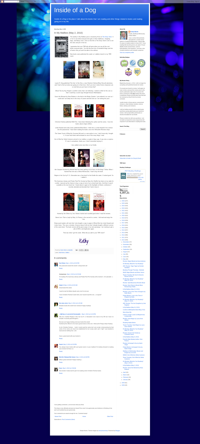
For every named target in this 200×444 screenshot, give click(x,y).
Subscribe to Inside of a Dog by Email (130, 158)
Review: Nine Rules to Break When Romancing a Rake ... (133, 286)
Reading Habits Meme (129, 322)
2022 (123, 210)
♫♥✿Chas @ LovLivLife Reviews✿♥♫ (70, 314)
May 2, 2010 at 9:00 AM (70, 285)
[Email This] (80, 250)
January (125, 379)
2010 (123, 240)
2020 (123, 215)
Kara (60, 368)
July (124, 254)
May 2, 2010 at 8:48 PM (82, 357)
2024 (123, 205)
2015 (123, 227)
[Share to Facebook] (86, 250)
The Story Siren (107, 37)
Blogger (118, 430)
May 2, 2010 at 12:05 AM (74, 274)
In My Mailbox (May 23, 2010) (131, 289)
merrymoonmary (103, 430)
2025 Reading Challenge (133, 171)
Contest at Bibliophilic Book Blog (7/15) (134, 309)
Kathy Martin (134, 31)
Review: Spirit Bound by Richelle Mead (134, 282)
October (125, 247)
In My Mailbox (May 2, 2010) (131, 365)
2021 (123, 213)
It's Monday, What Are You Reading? (133, 263)
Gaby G (61, 285)
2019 (123, 218)
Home (84, 416)
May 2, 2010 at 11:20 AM (75, 303)
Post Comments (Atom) (68, 419)
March (125, 375)
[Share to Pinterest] (88, 250)
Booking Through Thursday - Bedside (133, 270)
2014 (123, 230)
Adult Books (62, 252)
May (124, 259)
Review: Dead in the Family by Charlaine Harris (131, 333)
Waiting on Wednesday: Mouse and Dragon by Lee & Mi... (133, 351)
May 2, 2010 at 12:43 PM (89, 314)
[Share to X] (84, 250)
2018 (123, 220)
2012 (123, 235)
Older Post (110, 416)
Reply (60, 268)
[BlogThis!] (82, 250)
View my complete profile (127, 52)
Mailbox (67, 252)
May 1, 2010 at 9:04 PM (72, 263)
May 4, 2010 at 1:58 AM (69, 368)
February (126, 377)
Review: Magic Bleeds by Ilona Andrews (134, 261)
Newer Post (58, 416)
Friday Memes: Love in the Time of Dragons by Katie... (132, 296)
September (126, 249)
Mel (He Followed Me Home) (67, 357)
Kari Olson (62, 263)
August (125, 252)
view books (142, 181)
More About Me (127, 312)
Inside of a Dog (75, 10)
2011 (123, 237)
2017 (123, 223)
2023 (123, 208)
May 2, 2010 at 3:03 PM (70, 344)
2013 (123, 232)
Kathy (128, 174)
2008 (123, 385)
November (126, 244)
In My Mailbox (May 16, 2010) (131, 307)
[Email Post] (76, 250)
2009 (123, 383)
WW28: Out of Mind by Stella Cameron (134, 355)
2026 (123, 201)
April (124, 372)
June (124, 256)
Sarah (61, 344)
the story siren (63, 303)
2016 (123, 225)
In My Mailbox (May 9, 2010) (131, 337)
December (126, 242)
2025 (123, 203)
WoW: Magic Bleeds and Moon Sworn (133, 272)
